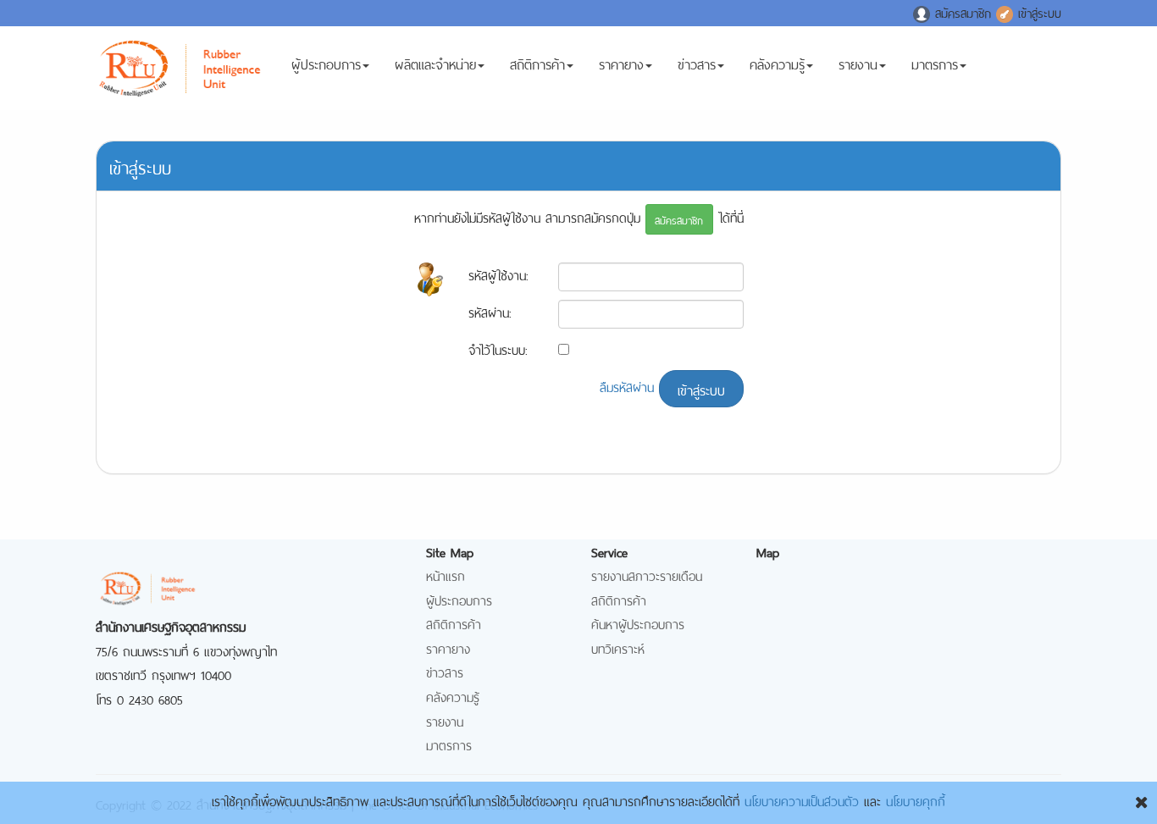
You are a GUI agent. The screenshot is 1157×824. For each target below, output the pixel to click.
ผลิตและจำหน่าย (435, 63)
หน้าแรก (445, 574)
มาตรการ (934, 63)
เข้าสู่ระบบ (1037, 12)
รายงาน (858, 63)
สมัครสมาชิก (963, 12)
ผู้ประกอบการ (326, 63)
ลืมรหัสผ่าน (627, 385)
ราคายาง (621, 63)
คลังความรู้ (777, 63)
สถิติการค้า (537, 63)
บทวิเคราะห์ (618, 647)
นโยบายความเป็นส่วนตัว (802, 799)
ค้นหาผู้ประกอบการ (637, 622)
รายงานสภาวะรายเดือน (646, 574)
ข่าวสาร (697, 63)
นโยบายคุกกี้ (915, 799)
